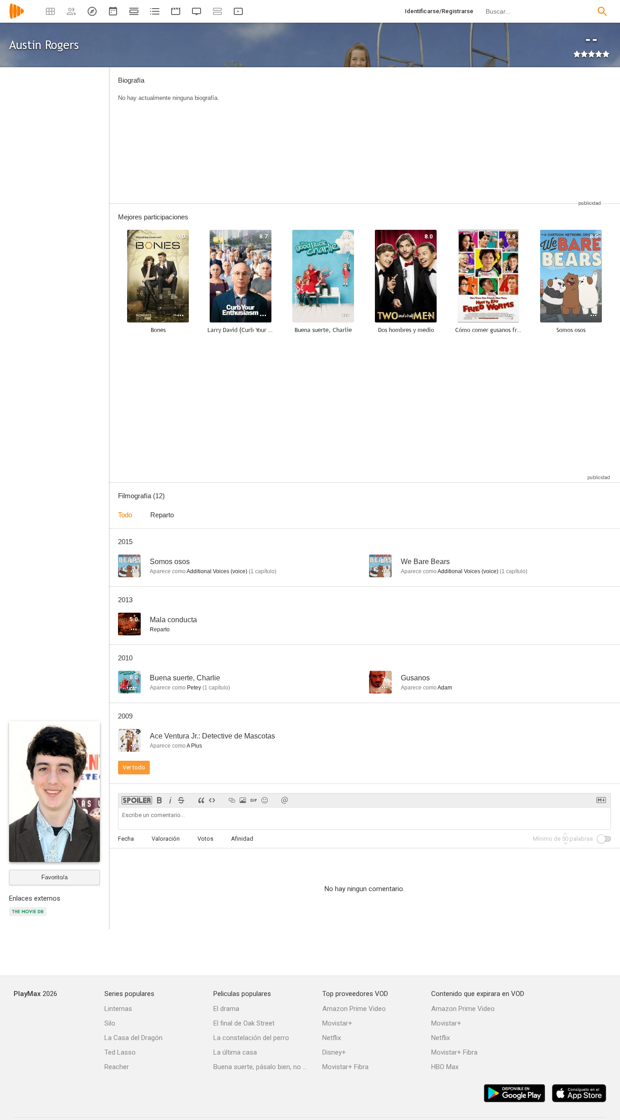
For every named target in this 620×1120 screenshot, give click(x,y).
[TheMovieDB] (29, 916)
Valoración (166, 838)
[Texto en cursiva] (170, 800)
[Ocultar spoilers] (137, 800)
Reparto (162, 515)
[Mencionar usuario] (284, 800)
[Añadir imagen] (242, 800)
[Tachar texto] (181, 800)
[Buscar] (602, 11)
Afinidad (242, 838)
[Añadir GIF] (253, 800)
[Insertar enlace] (231, 800)
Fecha (126, 838)
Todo (125, 515)
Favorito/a (54, 877)
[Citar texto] (201, 800)
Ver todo (134, 767)
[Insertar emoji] (264, 800)
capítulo (263, 571)
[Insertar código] (212, 800)
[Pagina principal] (17, 17)
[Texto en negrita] (159, 800)
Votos (205, 838)
